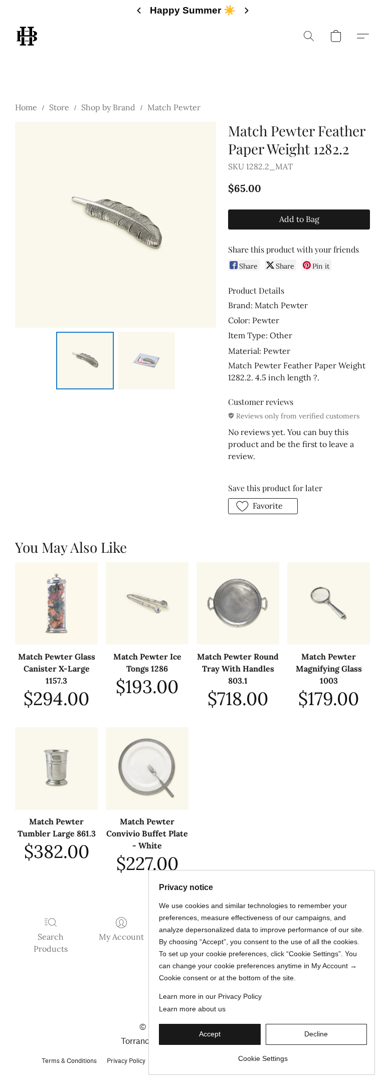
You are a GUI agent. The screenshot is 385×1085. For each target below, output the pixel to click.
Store (59, 107)
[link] (263, 1054)
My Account (121, 937)
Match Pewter (174, 107)
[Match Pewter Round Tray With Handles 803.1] (238, 603)
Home (26, 107)
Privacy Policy (126, 1060)
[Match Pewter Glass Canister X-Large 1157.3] (56, 603)
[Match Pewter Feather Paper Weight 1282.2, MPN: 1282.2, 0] (85, 360)
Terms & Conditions (69, 1060)
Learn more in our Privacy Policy (210, 996)
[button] (27, 36)
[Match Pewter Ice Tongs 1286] (147, 603)
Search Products (51, 943)
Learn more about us (192, 1009)
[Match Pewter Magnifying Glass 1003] (328, 603)
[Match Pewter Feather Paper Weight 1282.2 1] (146, 360)
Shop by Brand (108, 107)
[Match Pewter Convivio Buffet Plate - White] (147, 768)
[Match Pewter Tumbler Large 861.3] (56, 768)
